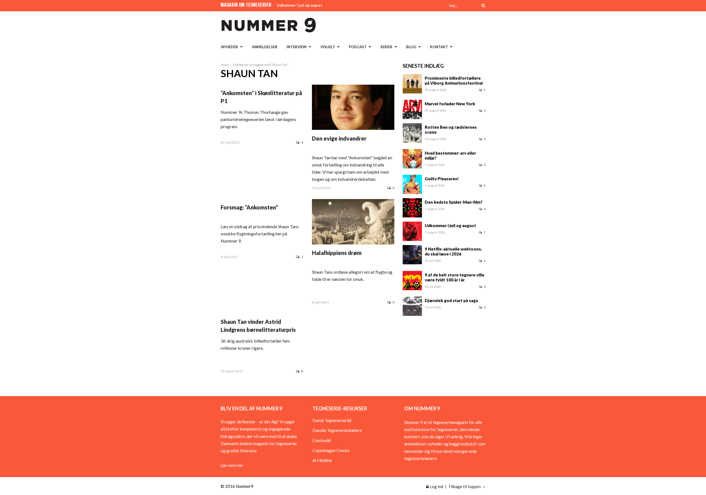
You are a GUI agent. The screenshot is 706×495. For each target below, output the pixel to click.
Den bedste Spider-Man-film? (454, 202)
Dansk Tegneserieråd (331, 420)
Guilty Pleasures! (442, 178)
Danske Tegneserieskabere (337, 430)
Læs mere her (232, 465)
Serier (386, 47)
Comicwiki (321, 440)
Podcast (358, 47)
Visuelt (327, 47)
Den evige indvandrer (339, 138)
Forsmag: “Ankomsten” (249, 207)
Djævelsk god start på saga (451, 300)
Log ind (436, 486)
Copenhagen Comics (331, 450)
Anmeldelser (264, 47)
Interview (297, 47)
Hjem (225, 65)
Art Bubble (322, 460)
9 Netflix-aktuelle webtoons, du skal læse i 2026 (453, 251)
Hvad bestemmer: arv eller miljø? (450, 155)
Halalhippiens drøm (337, 252)
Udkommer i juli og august (299, 5)
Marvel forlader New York (450, 103)
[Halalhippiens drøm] (353, 242)
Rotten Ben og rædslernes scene (451, 129)
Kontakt (439, 47)
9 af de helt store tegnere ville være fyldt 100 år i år (454, 277)
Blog (411, 47)
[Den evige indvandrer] (353, 128)
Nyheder (229, 47)
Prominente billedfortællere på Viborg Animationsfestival (454, 80)
